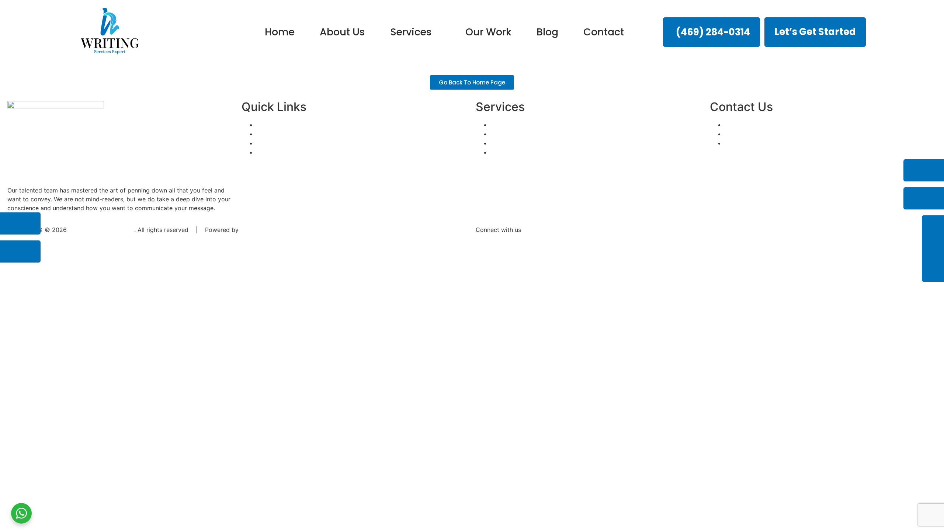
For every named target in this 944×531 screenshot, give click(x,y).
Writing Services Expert (101, 229)
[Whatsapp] (525, 243)
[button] (415, 32)
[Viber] (546, 243)
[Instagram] (20, 251)
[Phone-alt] (923, 170)
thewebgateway (262, 229)
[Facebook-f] (20, 223)
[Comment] (923, 198)
